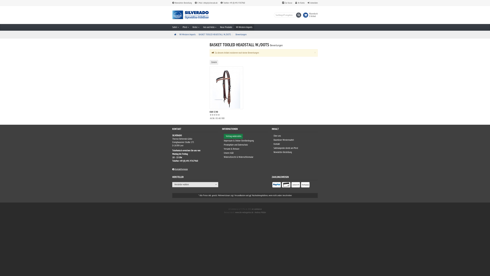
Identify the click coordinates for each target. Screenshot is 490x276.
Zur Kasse (288, 3)
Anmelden (314, 3)
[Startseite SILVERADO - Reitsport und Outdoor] (195, 14)
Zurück (214, 62)
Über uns (277, 136)
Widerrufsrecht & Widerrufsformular (238, 157)
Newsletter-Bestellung (183, 3)
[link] (306, 15)
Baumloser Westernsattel (284, 140)
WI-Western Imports (244, 27)
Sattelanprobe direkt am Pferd (286, 148)
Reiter (195, 27)
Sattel (174, 27)
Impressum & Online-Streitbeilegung (239, 140)
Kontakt (277, 144)
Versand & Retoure (231, 149)
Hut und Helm (209, 27)
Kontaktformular (181, 169)
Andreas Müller (260, 212)
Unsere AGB (229, 153)
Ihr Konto (301, 3)
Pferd (185, 27)
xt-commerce (257, 209)
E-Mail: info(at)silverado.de (207, 3)
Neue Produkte (226, 27)
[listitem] (276, 185)
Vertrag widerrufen (233, 136)
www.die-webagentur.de (244, 212)
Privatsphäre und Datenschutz (236, 144)
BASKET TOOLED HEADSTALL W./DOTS (215, 34)
